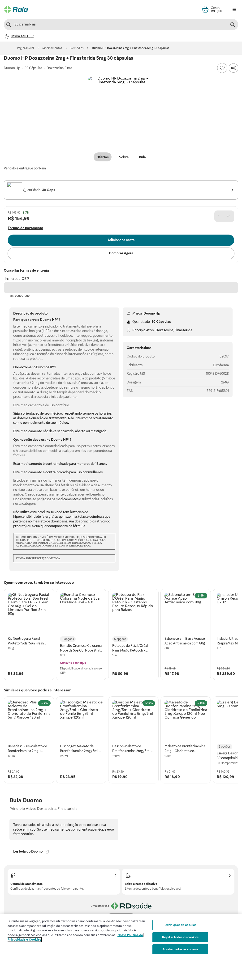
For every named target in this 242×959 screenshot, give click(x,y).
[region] (121, 936)
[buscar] (232, 24)
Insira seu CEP (17, 278)
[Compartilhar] (233, 68)
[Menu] (234, 9)
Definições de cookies (180, 925)
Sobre (124, 157)
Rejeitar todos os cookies (180, 937)
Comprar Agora (121, 253)
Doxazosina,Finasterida (174, 330)
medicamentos (67, 499)
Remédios (76, 48)
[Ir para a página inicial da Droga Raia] (16, 9)
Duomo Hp (151, 313)
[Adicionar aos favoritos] (222, 68)
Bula (142, 157)
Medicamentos (52, 48)
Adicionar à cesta (121, 240)
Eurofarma (221, 365)
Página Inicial (25, 48)
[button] (121, 109)
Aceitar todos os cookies (180, 949)
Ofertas (102, 157)
